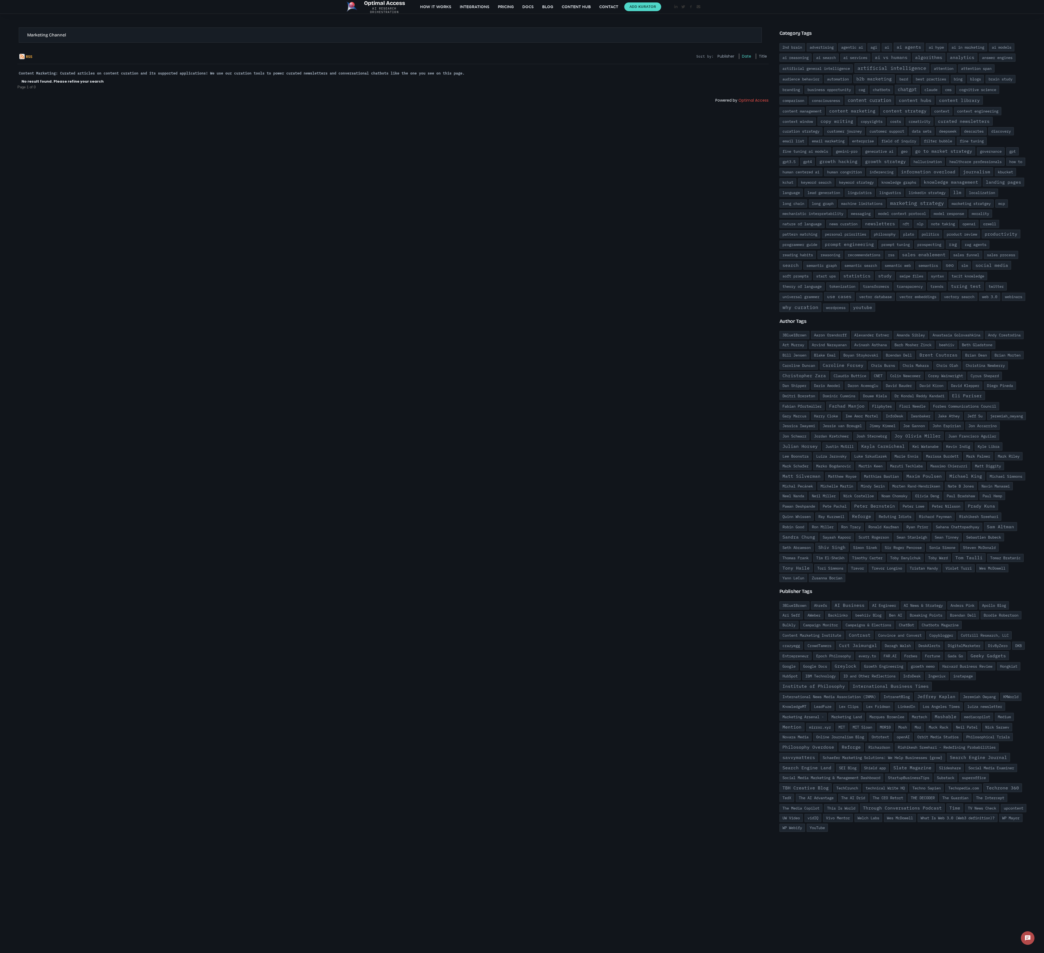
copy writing (837, 121)
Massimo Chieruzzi (948, 466)
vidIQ (812, 817)
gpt (1012, 151)
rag (953, 244)
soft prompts (795, 276)
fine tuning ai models (805, 151)
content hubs (915, 100)
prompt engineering (849, 244)
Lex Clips (849, 706)
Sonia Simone (942, 547)
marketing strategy (917, 203)
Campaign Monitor (820, 625)
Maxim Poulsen (924, 476)
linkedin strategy (927, 192)
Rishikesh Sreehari (978, 516)
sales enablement (924, 254)
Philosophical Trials (988, 737)
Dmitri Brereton (798, 395)
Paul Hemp (992, 495)
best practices (931, 79)
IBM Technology (820, 676)
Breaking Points (926, 615)
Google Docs (815, 666)
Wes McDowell (992, 568)
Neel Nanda (793, 495)
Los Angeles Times (941, 706)
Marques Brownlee (886, 716)
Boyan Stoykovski (860, 355)
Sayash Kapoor (837, 537)
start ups (826, 276)
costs (895, 121)
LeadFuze (822, 706)
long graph (823, 203)
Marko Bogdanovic (833, 466)
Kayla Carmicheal (883, 446)
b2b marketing (874, 79)
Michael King (965, 476)
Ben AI (895, 615)
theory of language (802, 286)
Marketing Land (846, 716)
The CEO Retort (888, 797)
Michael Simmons (1006, 476)
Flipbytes (882, 406)
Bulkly (789, 625)
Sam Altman (1000, 526)
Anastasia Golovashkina (956, 335)
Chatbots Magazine (940, 625)
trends (936, 286)
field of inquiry (898, 141)
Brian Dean (976, 355)
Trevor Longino (887, 568)
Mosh (902, 727)
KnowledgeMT (794, 706)
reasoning (830, 254)
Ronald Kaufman (883, 526)
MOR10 (885, 727)
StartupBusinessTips (908, 777)
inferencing (881, 172)
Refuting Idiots (895, 516)
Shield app (875, 767)
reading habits (797, 254)
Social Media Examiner (991, 767)
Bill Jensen (794, 355)
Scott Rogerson (874, 537)
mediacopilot (977, 716)
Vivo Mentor (838, 817)
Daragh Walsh (898, 645)
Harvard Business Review (967, 666)
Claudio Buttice (850, 375)
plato (908, 234)
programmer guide (799, 244)
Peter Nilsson (946, 506)
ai (887, 47)
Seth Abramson (796, 547)
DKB (1018, 645)
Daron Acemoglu (863, 385)
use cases (839, 296)
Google (789, 666)
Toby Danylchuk (905, 557)
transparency (910, 286)
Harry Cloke (826, 416)
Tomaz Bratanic (1005, 557)
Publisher (725, 56)
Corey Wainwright (945, 375)
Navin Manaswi (995, 486)
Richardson (879, 747)
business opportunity (829, 89)
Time (954, 808)
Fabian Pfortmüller (802, 406)
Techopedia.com (963, 788)
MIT (841, 727)
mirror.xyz (820, 727)
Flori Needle (912, 406)
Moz (918, 727)
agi (874, 47)
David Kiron (931, 385)
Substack (945, 777)
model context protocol (902, 213)
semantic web (898, 265)
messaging (861, 213)
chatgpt (907, 89)
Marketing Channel (46, 35)
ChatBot (906, 625)
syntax (937, 276)
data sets (921, 131)
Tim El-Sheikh (830, 557)
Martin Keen (871, 466)
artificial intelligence (891, 68)
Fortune (932, 656)
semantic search (860, 265)
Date (746, 56)
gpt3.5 (789, 161)
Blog (547, 7)
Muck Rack (938, 727)
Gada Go (955, 656)
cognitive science (977, 89)
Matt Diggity (988, 466)
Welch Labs (868, 817)
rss (891, 254)
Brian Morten (1008, 355)
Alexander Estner (871, 335)
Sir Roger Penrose (903, 547)
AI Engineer (884, 605)
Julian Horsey (800, 446)
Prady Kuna (981, 506)
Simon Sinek (865, 547)
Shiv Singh (832, 547)
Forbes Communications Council (964, 406)
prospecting (929, 244)
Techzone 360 (1002, 787)
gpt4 (807, 161)
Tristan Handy (924, 568)
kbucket (1005, 172)
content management (802, 111)
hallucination (927, 161)
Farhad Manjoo (847, 406)
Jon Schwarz (794, 436)
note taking (943, 223)
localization (982, 192)
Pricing (506, 7)
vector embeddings (917, 296)
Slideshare (950, 767)
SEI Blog (847, 767)
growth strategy (885, 161)
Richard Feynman (935, 516)
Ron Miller (823, 526)
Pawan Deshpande (798, 506)
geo (904, 151)
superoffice (974, 777)
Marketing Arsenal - (803, 716)
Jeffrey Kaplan (936, 696)
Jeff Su (975, 416)
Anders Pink (962, 605)
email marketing (828, 141)
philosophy (885, 234)
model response (949, 213)
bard (903, 79)
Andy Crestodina (1004, 335)
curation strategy (800, 131)
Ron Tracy (851, 526)
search (790, 265)
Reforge (861, 516)
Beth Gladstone (977, 344)
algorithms (928, 57)
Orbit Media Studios (938, 737)
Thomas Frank (795, 557)
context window (797, 121)
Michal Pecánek (797, 486)
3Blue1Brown (794, 335)
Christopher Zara (804, 375)
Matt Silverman (801, 476)
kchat (787, 182)
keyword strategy (856, 182)
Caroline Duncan (798, 365)
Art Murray (793, 344)
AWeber (814, 615)
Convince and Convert (900, 635)
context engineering (977, 111)
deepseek (947, 131)
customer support (886, 131)
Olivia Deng (927, 495)
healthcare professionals (975, 161)
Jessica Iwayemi (798, 425)
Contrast (860, 635)
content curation (869, 100)
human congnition (844, 172)
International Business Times (891, 686)
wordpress (836, 307)
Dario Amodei (827, 385)
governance (991, 151)
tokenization (842, 286)
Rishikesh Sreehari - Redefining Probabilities (947, 747)
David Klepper (965, 385)
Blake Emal (825, 355)
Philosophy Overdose (808, 747)
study (885, 276)
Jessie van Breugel (842, 425)
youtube (862, 307)
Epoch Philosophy (833, 656)
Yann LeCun (793, 578)
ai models (1001, 47)
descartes (974, 131)
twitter (996, 286)
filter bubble (938, 141)
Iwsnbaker (920, 416)
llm (957, 192)
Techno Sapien (926, 788)
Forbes (910, 656)
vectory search (959, 296)
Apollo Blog (994, 605)
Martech (919, 716)
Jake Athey (949, 416)
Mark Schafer (795, 466)
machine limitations (862, 203)
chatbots (881, 89)
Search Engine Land (806, 767)
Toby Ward (938, 557)
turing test (966, 286)
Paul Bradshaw (961, 495)
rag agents (975, 244)
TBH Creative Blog (805, 787)
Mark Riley (1009, 456)
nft (906, 223)
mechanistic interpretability (812, 213)
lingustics (890, 192)
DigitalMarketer (964, 645)
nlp (920, 223)
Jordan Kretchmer (831, 436)
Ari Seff (791, 615)
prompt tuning (895, 244)
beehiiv (946, 344)
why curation (800, 307)
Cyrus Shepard (985, 375)
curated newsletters (964, 121)
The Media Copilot (800, 808)
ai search (826, 57)
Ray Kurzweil (831, 516)
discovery (1001, 131)
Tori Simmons (830, 568)
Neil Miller (824, 495)
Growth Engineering (883, 666)
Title (763, 56)
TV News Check (982, 808)
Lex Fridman (878, 706)
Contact (608, 7)
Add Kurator (642, 6)
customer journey (844, 131)
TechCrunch (847, 788)
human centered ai (800, 172)
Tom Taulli (969, 557)
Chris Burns (883, 365)
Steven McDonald (979, 547)
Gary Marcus (794, 416)
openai (968, 223)
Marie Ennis (906, 456)
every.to (867, 656)
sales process (1001, 254)
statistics (857, 276)
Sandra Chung (798, 537)
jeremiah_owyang (1006, 416)
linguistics (860, 192)
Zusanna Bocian (827, 578)
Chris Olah (947, 365)
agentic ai (852, 47)
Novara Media (795, 737)
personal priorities (845, 234)
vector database (875, 296)
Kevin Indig (958, 446)
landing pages (1003, 182)
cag (862, 89)
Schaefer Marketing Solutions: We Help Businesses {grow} (882, 757)
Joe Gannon (914, 425)
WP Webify (792, 827)
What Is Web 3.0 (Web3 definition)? (958, 817)
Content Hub (576, 7)
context (941, 111)
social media (991, 265)
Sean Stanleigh (912, 537)
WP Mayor (1011, 817)
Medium (1004, 716)
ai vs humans (891, 57)
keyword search (816, 182)
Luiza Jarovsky (831, 456)
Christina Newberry (985, 365)
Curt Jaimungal (858, 645)
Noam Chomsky (894, 495)
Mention (791, 727)
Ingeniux (937, 676)
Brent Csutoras (938, 355)
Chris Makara (916, 365)
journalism (976, 171)
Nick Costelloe (858, 495)
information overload (928, 171)
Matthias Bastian (881, 476)
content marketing (852, 111)
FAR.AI (890, 656)
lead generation (823, 192)
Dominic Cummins (839, 395)
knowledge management (951, 182)
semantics (928, 265)
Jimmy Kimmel (882, 425)
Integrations (474, 7)
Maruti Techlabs (906, 466)
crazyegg (791, 645)
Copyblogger (941, 635)
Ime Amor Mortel (862, 416)
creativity (919, 121)
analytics (962, 57)
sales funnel (966, 254)
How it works (435, 7)
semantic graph (821, 265)
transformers (876, 286)
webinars (1013, 296)
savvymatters (798, 757)
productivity (1001, 234)
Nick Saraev (997, 727)
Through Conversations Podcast (902, 808)
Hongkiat (1008, 666)
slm (964, 265)
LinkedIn (906, 706)
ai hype (936, 47)
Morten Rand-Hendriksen (916, 486)
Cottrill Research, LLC (985, 635)
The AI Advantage (816, 797)
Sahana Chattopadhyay (957, 526)
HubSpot (790, 676)
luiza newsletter (984, 706)
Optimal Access (753, 100)
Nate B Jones (961, 486)
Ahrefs (820, 605)
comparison (793, 100)
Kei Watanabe (925, 446)
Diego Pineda (1000, 385)
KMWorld (1010, 696)
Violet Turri (959, 568)
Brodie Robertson (1001, 615)
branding (791, 89)
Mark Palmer (978, 456)
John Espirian (947, 425)
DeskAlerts (929, 645)
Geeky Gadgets (988, 655)
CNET (878, 375)
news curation (843, 223)
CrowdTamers (819, 645)
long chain (793, 203)
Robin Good (793, 526)
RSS (29, 56)
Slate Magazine (912, 767)
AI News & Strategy (923, 605)
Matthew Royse (842, 476)
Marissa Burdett (942, 456)
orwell (989, 223)
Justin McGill (839, 446)
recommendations (864, 254)
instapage (963, 676)
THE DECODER (923, 797)
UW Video (791, 817)
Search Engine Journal (978, 757)
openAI (903, 737)
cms (948, 89)
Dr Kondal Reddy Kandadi (919, 395)
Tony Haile (796, 568)
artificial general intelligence (816, 68)
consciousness (826, 100)
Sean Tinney (947, 537)
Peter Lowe (913, 506)
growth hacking (838, 161)
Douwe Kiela (875, 395)
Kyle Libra (988, 446)
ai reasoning (795, 57)
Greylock (845, 666)
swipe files (911, 276)
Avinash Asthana (870, 344)
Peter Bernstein (874, 506)
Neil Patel (967, 727)
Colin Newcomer (905, 375)
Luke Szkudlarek (870, 456)
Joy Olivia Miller (917, 436)
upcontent (1013, 808)
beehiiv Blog (868, 615)
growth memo (923, 666)
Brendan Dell (899, 355)
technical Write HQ (885, 788)
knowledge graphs (898, 182)
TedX (786, 797)
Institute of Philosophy (813, 686)
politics (930, 234)
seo (950, 265)
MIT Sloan (862, 727)
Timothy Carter (867, 557)
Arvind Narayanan (829, 344)
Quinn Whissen (796, 516)
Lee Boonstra (795, 456)
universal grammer (800, 296)
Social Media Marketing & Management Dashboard (831, 777)
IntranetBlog (897, 696)
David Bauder (899, 385)
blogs (975, 79)
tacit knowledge (968, 276)
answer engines (997, 57)
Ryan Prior (917, 526)
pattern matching (799, 234)
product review (962, 234)
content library (959, 100)
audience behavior (800, 79)
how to (1015, 161)
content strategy (905, 111)
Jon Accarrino (982, 425)
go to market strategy (943, 151)
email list (793, 141)
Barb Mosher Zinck (912, 344)
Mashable (945, 716)
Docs (528, 7)
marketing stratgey (971, 203)
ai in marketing (968, 47)
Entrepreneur (795, 656)
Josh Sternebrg (871, 436)
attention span (976, 68)
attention (943, 68)
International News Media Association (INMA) (829, 696)
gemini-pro (846, 151)
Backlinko (838, 615)
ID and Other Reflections (869, 676)
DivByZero (998, 645)
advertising (822, 47)
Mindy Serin (873, 486)
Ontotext (880, 737)
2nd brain (792, 47)
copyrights (872, 121)
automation (838, 79)
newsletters (880, 223)
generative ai (879, 151)
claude (930, 89)
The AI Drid (853, 797)
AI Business (850, 605)
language (791, 192)
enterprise (863, 141)
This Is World (841, 808)
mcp (1001, 203)
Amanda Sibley (911, 335)
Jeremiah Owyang (979, 696)
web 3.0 (989, 296)
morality (980, 213)
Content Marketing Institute (811, 635)
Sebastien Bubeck (983, 537)
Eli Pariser (967, 395)
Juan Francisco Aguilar (972, 436)
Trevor (857, 568)
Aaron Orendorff (830, 335)
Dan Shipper (794, 385)
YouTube (817, 827)
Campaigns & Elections (868, 625)
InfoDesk (894, 416)
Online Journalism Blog (840, 737)
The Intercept (990, 797)
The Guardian (955, 797)
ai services (855, 57)
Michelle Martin (837, 486)
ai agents (909, 47)
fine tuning (972, 141)
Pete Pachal (835, 506)
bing (958, 79)
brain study (1000, 79)
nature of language (802, 223)
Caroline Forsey (843, 365)
